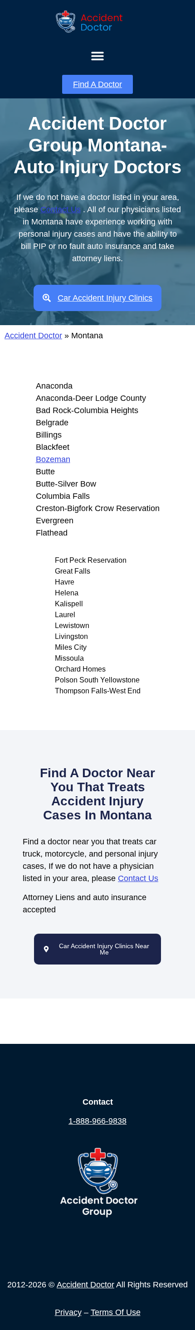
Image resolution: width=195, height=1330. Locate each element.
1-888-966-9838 (97, 1120)
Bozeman (53, 459)
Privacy (68, 1312)
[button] (98, 55)
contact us (60, 209)
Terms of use (116, 1312)
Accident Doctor (33, 335)
